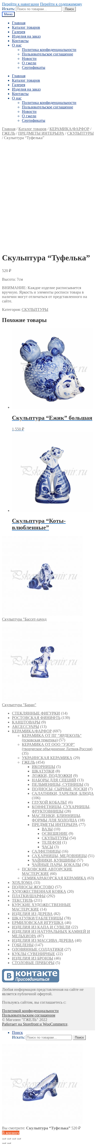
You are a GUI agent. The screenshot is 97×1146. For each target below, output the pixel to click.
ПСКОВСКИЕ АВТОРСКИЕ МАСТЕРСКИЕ (47, 871)
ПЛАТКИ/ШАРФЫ (29, 896)
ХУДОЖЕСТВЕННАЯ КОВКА (39, 891)
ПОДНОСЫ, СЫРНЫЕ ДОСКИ (59, 789)
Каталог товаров (26, 27)
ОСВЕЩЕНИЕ (55, 833)
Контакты (20, 41)
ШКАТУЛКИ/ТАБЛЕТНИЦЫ (37, 918)
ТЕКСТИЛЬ (22, 900)
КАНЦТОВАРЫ (26, 722)
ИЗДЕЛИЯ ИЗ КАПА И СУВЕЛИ (41, 927)
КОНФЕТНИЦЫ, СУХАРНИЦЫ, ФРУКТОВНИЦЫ (61, 809)
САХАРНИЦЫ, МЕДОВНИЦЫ (59, 856)
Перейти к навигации (20, 4)
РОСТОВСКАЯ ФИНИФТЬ (36, 718)
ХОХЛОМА (22, 882)
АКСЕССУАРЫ (25, 726)
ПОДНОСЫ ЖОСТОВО (33, 887)
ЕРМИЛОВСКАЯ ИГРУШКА (38, 923)
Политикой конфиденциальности (30, 1011)
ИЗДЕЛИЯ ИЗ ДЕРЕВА (32, 914)
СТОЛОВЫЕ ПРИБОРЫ (33, 963)
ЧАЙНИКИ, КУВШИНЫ (54, 860)
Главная (18, 23)
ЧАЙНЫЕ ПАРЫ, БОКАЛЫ (56, 865)
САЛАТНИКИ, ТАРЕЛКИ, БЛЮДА (63, 793)
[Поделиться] (9, 1138)
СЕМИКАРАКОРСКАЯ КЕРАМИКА (54, 878)
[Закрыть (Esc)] (4, 1138)
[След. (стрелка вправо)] (9, 1143)
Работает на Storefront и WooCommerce (34, 1024)
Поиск (69, 9)
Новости (29, 58)
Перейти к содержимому (61, 4)
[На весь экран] (14, 1138)
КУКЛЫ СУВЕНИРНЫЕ (33, 954)
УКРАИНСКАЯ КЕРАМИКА (47, 758)
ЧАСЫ (47, 847)
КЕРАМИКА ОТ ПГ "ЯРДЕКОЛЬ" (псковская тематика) (52, 737)
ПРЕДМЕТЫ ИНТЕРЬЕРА (41, 133)
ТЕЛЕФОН (51, 842)
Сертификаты (33, 67)
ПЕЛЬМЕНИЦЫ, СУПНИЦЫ (57, 784)
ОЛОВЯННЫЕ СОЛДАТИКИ (37, 949)
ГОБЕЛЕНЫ (23, 945)
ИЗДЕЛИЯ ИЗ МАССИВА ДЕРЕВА (43, 940)
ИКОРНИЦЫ (43, 767)
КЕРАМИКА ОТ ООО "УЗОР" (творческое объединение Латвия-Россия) (57, 746)
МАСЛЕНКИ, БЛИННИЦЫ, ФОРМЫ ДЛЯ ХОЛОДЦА (56, 818)
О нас (17, 45)
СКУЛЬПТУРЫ (80, 133)
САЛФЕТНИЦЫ (46, 851)
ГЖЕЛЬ (8, 133)
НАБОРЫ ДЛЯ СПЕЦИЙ (54, 780)
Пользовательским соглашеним (28, 1015)
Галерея (18, 32)
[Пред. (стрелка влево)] (4, 1143)
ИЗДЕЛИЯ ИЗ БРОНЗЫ (32, 958)
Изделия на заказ (26, 36)
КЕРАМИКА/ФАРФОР (69, 129)
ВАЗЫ (47, 829)
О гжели (29, 63)
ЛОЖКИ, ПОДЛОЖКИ (52, 775)
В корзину (10, 1133)
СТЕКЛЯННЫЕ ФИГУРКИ (36, 713)
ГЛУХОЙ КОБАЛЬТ (49, 802)
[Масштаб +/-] (19, 1138)
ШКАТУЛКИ (43, 771)
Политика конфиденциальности (49, 50)
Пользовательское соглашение (47, 54)
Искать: (8, 9)
